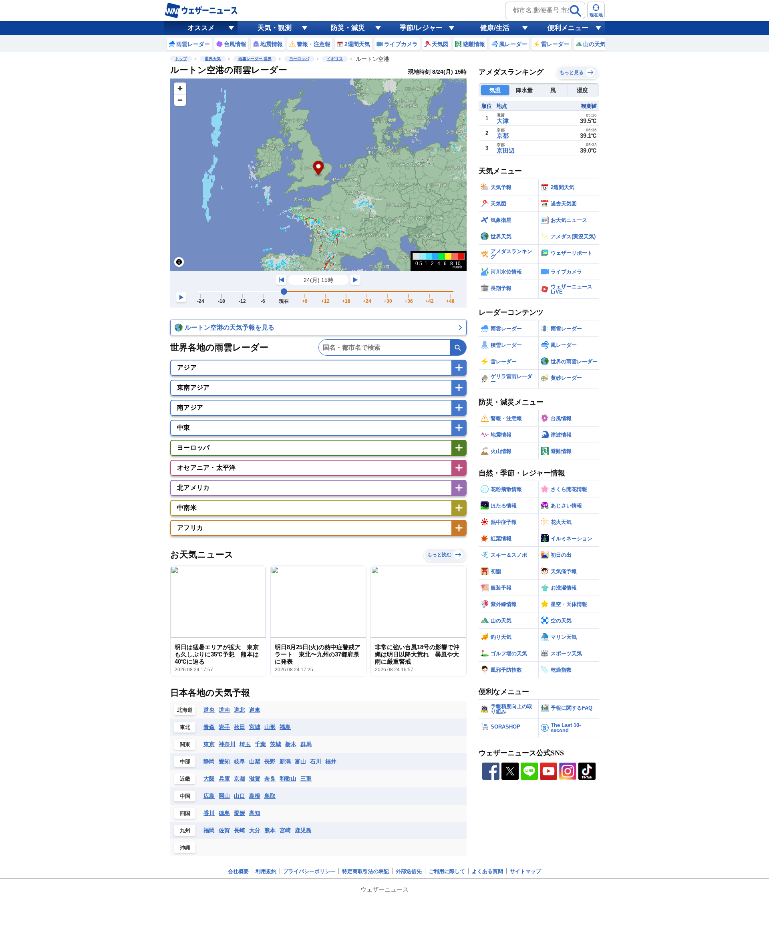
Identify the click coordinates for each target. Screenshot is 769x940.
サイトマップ (525, 871)
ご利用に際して (447, 871)
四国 (185, 813)
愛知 (224, 761)
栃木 (290, 744)
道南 (224, 710)
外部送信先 (409, 871)
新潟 (285, 761)
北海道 (185, 710)
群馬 (306, 744)
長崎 (239, 830)
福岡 (209, 830)
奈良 (270, 778)
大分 (254, 830)
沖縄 (185, 848)
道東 (254, 710)
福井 (330, 761)
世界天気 (213, 58)
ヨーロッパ (299, 58)
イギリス (335, 58)
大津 (503, 121)
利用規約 (266, 871)
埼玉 (245, 744)
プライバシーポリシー (309, 871)
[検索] (576, 11)
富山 (300, 761)
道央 (209, 710)
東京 (209, 744)
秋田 (239, 727)
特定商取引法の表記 (365, 871)
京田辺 (506, 150)
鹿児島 (303, 830)
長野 (270, 761)
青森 (209, 727)
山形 (270, 727)
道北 (239, 710)
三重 (306, 778)
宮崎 (285, 830)
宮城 (254, 727)
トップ (181, 58)
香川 (209, 813)
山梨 (254, 761)
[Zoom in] (180, 88)
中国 (185, 796)
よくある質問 (487, 871)
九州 (185, 830)
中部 (185, 762)
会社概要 (238, 871)
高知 (254, 813)
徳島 (224, 813)
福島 (285, 727)
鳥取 (270, 796)
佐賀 (224, 830)
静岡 (209, 761)
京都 (239, 778)
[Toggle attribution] (179, 262)
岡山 (224, 796)
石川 (315, 761)
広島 (209, 796)
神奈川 (227, 744)
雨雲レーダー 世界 (255, 58)
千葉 (260, 744)
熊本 (270, 830)
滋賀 (254, 778)
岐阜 (239, 761)
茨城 (275, 744)
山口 (239, 796)
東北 (185, 727)
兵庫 (224, 778)
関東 (185, 744)
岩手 (224, 727)
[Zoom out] (180, 100)
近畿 (185, 779)
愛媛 (239, 813)
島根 (254, 796)
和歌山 (288, 778)
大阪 (209, 778)
